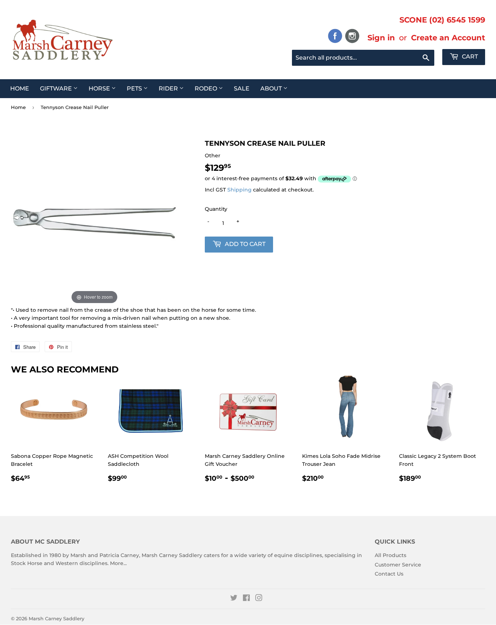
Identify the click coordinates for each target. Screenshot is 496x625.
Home (19, 88)
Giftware (56, 88)
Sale (241, 88)
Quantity (216, 209)
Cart (469, 56)
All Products (390, 555)
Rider (169, 88)
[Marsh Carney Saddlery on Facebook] (246, 599)
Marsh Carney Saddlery (56, 618)
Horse (100, 88)
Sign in (381, 37)
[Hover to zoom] (94, 221)
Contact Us (389, 573)
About (271, 88)
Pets (135, 88)
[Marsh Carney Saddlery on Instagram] (259, 599)
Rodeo (207, 88)
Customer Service (398, 564)
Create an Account (448, 37)
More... (118, 563)
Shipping (239, 189)
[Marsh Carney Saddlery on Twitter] (233, 599)
